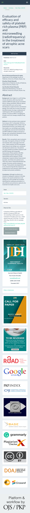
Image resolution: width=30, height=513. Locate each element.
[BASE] (15, 424)
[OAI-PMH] (15, 407)
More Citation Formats (11, 229)
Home (5, 8)
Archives (11, 8)
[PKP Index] (12, 385)
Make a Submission (9, 290)
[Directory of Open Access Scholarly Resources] (15, 359)
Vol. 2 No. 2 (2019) (20, 8)
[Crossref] (15, 482)
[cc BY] (15, 456)
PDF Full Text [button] (14, 53)
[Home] (15, 255)
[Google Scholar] (15, 372)
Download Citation (10, 232)
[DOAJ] (15, 470)
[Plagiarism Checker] (15, 442)
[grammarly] (15, 434)
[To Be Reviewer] (15, 339)
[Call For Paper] (15, 309)
